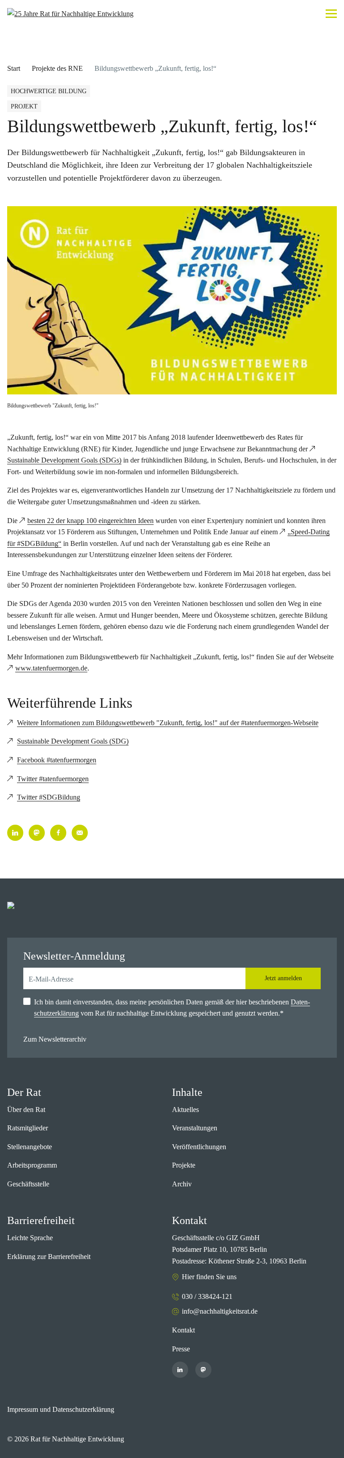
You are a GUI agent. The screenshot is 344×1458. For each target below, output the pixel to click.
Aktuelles (185, 1109)
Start (13, 68)
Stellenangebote (29, 1147)
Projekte (183, 1165)
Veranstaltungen (194, 1128)
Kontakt (183, 1330)
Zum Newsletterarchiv (54, 1039)
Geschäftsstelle (28, 1184)
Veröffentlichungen (199, 1147)
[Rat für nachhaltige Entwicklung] (70, 14)
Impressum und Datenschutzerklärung (60, 1409)
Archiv (182, 1184)
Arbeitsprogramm (32, 1165)
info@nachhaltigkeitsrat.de (220, 1311)
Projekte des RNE (57, 68)
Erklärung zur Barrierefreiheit (48, 1256)
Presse (181, 1349)
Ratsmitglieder (27, 1128)
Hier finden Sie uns (209, 1277)
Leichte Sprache (30, 1238)
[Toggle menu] (331, 13)
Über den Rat (26, 1109)
